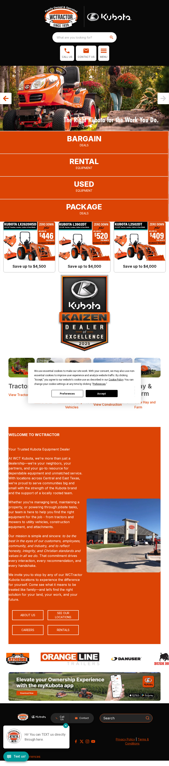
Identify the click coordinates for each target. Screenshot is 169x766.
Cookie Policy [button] (116, 379)
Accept (101, 393)
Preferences (67, 393)
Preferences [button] (99, 384)
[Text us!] (16, 757)
